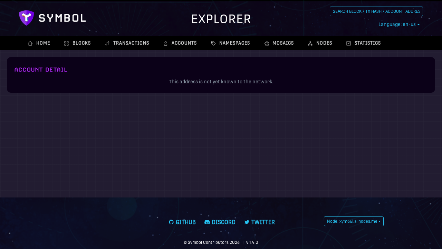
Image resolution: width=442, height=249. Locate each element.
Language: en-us (397, 24)
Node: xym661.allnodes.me (352, 221)
